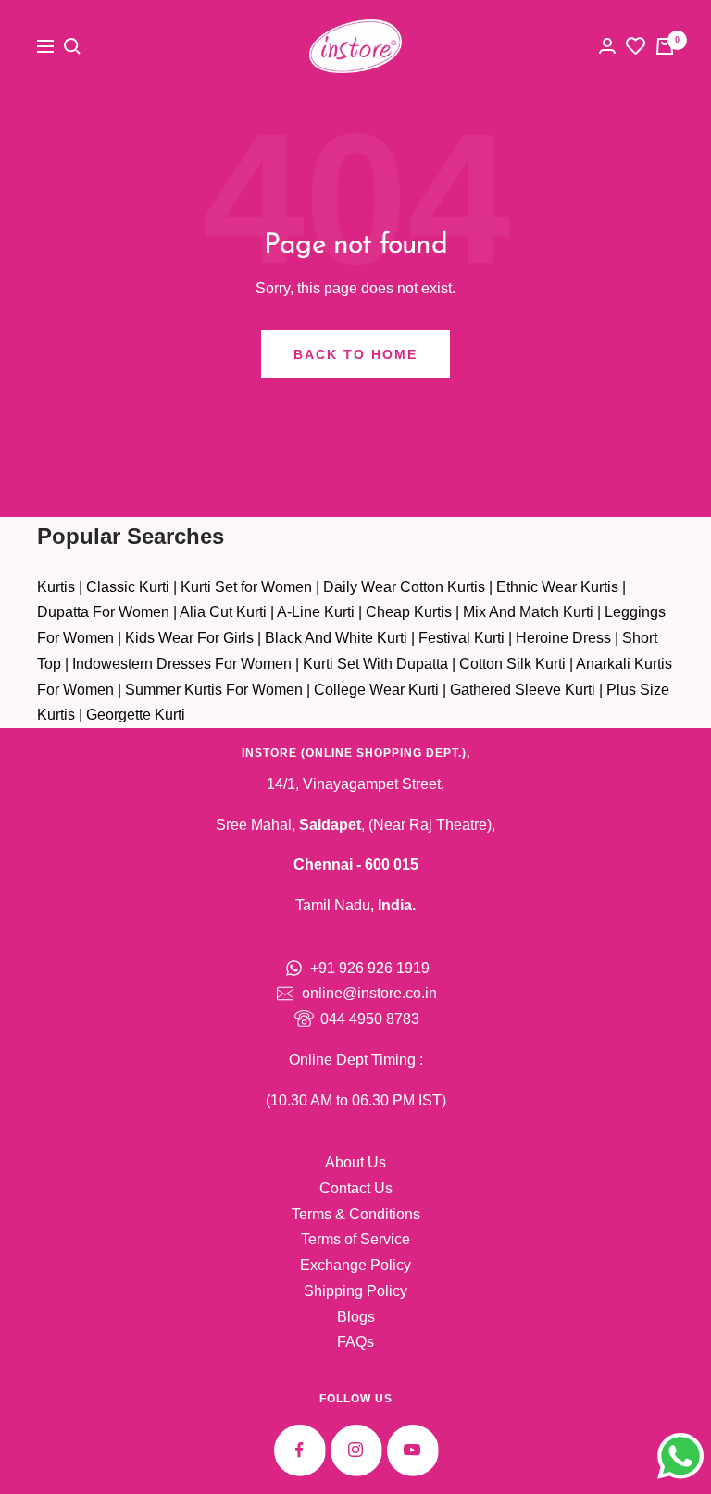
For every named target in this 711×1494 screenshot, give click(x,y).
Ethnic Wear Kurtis (557, 587)
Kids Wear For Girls (189, 638)
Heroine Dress (563, 638)
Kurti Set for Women (246, 587)
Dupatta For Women (103, 612)
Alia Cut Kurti (223, 612)
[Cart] (664, 46)
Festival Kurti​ (461, 638)
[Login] (607, 46)
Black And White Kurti (336, 638)
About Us (355, 1162)
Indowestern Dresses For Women (182, 664)
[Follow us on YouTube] (412, 1450)
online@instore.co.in (369, 993)
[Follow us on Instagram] (356, 1450)
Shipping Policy (355, 1291)
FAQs (355, 1342)
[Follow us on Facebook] (299, 1450)
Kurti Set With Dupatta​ (375, 664)
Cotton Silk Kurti (512, 664)
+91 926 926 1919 (370, 968)
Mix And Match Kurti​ (528, 612)
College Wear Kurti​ (376, 690)
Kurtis (56, 587)
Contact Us (356, 1188)
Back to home (355, 354)
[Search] (72, 46)
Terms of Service (355, 1239)
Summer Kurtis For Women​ (214, 690)
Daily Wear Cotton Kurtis (404, 587)
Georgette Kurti (135, 714)
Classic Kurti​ (127, 587)
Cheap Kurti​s (409, 612)
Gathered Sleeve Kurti (522, 690)
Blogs (356, 1317)
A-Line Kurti (316, 612)
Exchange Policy (355, 1265)
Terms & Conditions (356, 1214)
